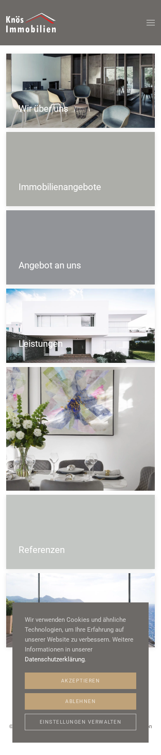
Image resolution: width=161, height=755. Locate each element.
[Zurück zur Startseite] (31, 22)
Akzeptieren (80, 681)
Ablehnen (80, 701)
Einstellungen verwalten (81, 722)
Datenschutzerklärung (55, 659)
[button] (151, 22)
